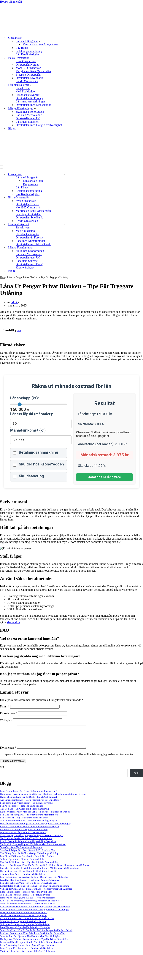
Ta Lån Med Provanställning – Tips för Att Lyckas (25, 894)
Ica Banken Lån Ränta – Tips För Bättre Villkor (23, 829)
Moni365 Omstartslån (28, 67)
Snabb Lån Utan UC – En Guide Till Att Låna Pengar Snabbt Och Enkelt (36, 930)
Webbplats (6, 720)
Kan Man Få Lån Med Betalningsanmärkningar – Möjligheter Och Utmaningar (39, 868)
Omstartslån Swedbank (29, 77)
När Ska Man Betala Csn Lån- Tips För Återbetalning (26, 838)
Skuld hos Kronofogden (30, 111)
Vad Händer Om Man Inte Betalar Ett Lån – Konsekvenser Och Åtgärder (36, 888)
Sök (2, 767)
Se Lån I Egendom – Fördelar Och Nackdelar (22, 859)
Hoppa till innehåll (11, 1)
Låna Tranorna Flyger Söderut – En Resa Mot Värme (26, 802)
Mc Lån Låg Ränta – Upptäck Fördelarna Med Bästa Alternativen (33, 844)
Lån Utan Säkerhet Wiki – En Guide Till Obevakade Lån (28, 882)
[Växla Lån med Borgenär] (64, 177)
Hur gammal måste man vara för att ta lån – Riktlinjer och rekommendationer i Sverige (43, 793)
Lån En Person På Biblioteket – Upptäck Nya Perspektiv (28, 841)
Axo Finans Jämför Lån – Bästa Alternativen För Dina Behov (30, 799)
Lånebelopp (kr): (24, 398)
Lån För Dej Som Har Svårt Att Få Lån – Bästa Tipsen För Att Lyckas (34, 877)
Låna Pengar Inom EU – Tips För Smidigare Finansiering (28, 791)
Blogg (11, 128)
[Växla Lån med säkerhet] (64, 224)
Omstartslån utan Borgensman (40, 44)
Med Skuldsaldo (25, 91)
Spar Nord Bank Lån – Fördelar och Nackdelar (23, 832)
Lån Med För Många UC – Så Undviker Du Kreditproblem (29, 814)
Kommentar (8, 747)
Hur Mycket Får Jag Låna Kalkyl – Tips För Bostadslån (27, 897)
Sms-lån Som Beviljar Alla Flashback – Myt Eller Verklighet (30, 936)
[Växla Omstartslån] (64, 174)
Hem (2, 277)
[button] (23, 37)
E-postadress (8, 713)
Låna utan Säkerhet (27, 121)
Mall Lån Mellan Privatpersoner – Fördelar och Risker (27, 903)
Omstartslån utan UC (28, 118)
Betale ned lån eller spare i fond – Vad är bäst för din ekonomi (31, 942)
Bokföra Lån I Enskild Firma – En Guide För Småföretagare (29, 826)
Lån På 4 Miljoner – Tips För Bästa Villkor (21, 805)
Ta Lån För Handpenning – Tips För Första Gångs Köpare (28, 820)
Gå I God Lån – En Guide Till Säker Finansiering (24, 808)
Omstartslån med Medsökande (33, 104)
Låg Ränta (22, 47)
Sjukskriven (23, 88)
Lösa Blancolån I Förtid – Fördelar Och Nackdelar (25, 927)
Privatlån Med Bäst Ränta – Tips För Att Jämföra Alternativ (29, 879)
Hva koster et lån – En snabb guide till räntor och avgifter (29, 871)
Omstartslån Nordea (27, 64)
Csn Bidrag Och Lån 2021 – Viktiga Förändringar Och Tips (29, 853)
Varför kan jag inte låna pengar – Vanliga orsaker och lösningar (31, 835)
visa (19, 330)
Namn (4, 706)
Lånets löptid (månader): (31, 414)
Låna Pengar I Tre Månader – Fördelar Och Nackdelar (26, 948)
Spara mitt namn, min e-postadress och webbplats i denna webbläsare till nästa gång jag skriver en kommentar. (69, 754)
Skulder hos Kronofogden (41, 464)
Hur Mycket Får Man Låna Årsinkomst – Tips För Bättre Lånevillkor (34, 939)
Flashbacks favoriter (27, 94)
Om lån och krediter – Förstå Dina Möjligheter (23, 915)
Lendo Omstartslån (27, 81)
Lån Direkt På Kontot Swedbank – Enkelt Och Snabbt (27, 856)
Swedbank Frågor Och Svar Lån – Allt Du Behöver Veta (27, 850)
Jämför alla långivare (104, 477)
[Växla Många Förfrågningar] (64, 247)
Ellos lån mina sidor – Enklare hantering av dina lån (26, 891)
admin (14, 302)
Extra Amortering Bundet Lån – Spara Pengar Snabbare (27, 945)
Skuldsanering (31, 476)
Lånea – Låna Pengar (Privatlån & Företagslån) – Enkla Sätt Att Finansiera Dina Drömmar (45, 865)
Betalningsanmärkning (29, 51)
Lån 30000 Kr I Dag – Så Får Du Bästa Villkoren (24, 817)
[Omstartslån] (58, 31)
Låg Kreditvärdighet (27, 54)
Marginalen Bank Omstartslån (33, 71)
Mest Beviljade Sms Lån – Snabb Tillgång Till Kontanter (29, 951)
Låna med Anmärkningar (30, 101)
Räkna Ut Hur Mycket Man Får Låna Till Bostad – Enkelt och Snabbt (35, 811)
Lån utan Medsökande (29, 115)
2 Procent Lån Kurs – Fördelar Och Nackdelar (22, 874)
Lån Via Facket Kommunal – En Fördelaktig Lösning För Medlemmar (35, 906)
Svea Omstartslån (26, 61)
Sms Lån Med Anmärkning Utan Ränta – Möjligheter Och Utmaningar (35, 823)
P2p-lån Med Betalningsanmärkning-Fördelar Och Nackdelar (30, 900)
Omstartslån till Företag (29, 98)
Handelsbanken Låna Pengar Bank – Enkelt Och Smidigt (28, 796)
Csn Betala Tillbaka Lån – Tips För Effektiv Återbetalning (29, 862)
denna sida (13, 622)
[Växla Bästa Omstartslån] (64, 197)
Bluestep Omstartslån (28, 74)
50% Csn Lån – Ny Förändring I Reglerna (21, 847)
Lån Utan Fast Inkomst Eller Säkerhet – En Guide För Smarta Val (32, 933)
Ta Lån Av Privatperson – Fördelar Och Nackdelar (25, 924)
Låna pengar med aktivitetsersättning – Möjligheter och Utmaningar (34, 909)
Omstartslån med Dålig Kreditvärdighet (39, 125)
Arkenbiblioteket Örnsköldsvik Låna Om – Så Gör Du (27, 918)
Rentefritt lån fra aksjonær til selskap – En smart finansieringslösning (34, 885)
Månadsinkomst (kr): (28, 430)
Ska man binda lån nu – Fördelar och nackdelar (23, 912)
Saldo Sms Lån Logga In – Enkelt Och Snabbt (23, 921)
